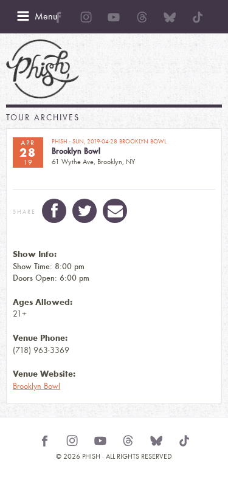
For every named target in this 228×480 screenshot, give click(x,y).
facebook (54, 211)
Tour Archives (43, 117)
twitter (84, 211)
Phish (42, 68)
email (115, 211)
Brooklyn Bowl (36, 386)
